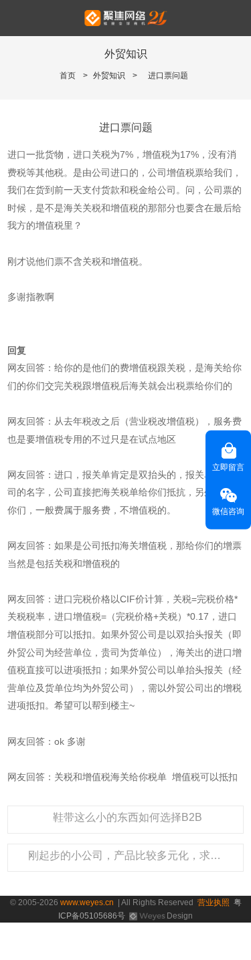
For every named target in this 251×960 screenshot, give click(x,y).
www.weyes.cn (87, 902)
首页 (68, 75)
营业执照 (213, 902)
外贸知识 (109, 75)
